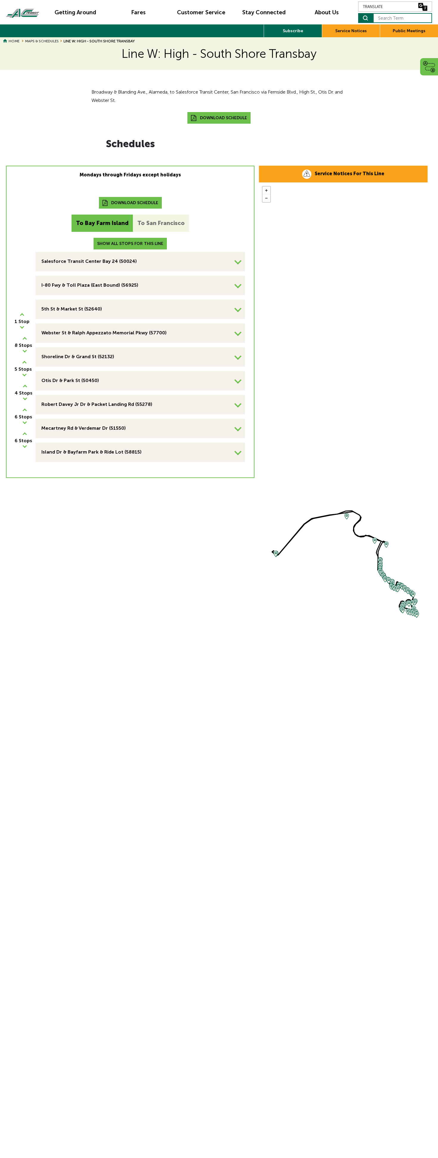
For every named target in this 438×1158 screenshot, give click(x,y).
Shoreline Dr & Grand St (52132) (77, 356)
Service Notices (351, 30)
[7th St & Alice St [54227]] (386, 544)
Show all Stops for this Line (130, 243)
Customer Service (201, 12)
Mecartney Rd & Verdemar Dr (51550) (83, 428)
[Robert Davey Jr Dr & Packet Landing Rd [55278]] (412, 603)
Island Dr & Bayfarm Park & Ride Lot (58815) (91, 452)
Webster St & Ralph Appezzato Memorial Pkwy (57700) (104, 333)
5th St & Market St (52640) (71, 309)
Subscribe (293, 30)
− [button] (266, 198)
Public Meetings (409, 30)
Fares (138, 12)
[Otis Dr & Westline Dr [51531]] (385, 579)
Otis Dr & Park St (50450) (70, 380)
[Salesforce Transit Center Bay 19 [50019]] (276, 554)
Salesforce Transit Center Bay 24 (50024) (89, 261)
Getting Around (75, 12)
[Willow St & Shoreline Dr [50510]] (397, 589)
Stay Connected (264, 12)
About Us (327, 12)
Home (14, 41)
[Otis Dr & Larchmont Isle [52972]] (388, 581)
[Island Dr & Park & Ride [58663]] (414, 602)
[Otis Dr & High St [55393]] (413, 595)
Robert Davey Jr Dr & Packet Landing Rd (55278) (96, 404)
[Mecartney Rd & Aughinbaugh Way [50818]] (402, 610)
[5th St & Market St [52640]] (374, 541)
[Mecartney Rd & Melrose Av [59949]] (416, 614)
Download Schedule (223, 117)
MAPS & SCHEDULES (42, 41)
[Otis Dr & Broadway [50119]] (408, 591)
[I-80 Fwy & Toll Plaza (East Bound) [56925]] (346, 516)
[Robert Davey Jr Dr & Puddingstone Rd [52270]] (409, 603)
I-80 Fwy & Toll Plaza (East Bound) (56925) (89, 285)
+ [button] (266, 190)
